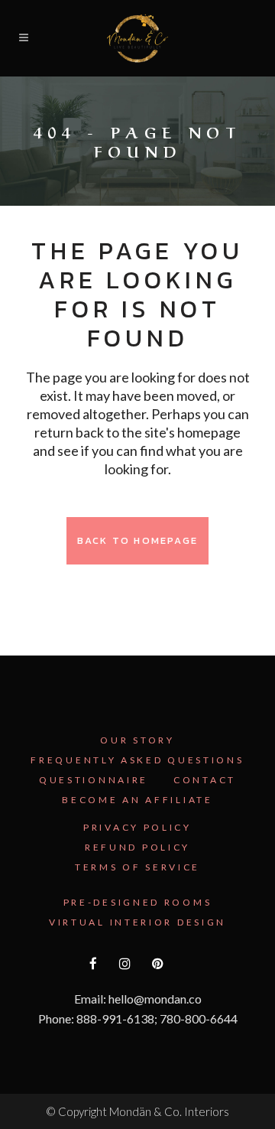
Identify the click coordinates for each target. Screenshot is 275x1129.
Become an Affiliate (137, 799)
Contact (204, 780)
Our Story (137, 740)
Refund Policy (137, 847)
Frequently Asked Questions (137, 760)
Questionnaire (93, 780)
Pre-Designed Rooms (137, 902)
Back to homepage (137, 540)
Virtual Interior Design (137, 922)
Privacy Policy (137, 827)
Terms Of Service (137, 867)
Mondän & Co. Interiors (169, 1111)
